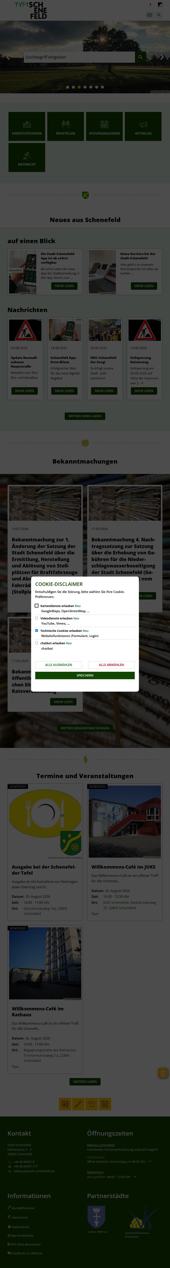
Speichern (85, 675)
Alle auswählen (58, 665)
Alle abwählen (111, 665)
